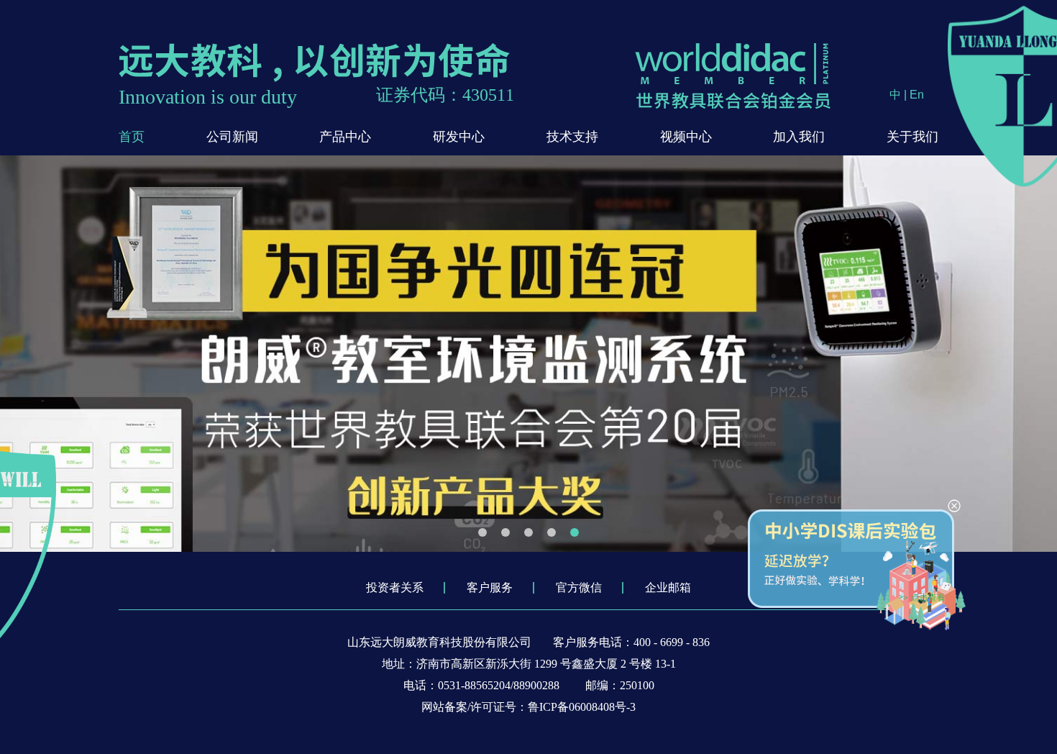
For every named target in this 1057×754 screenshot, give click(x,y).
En (917, 94)
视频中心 (686, 137)
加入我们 (799, 137)
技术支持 (572, 137)
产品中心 (345, 137)
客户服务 (490, 587)
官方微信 (579, 587)
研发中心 (459, 137)
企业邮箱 (668, 587)
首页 (132, 137)
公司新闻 (232, 137)
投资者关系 (395, 587)
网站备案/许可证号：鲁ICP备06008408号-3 (528, 707)
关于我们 (912, 137)
